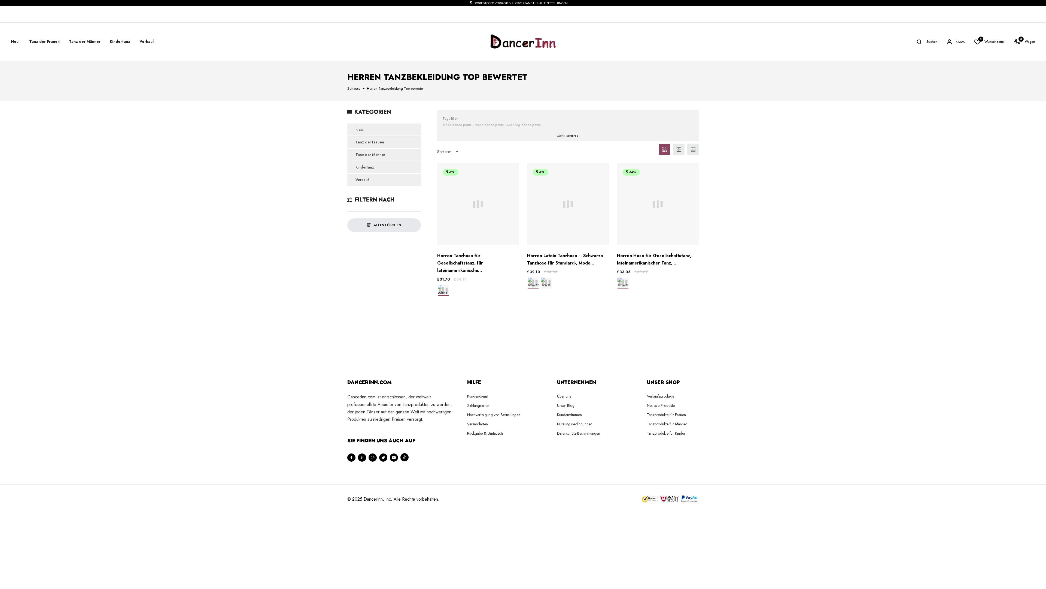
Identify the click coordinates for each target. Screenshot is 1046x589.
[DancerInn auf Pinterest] (362, 457)
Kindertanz (364, 167)
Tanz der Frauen (369, 142)
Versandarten (477, 424)
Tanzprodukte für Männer (667, 424)
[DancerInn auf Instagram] (373, 457)
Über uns (564, 396)
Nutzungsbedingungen (574, 424)
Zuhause (353, 88)
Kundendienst (477, 396)
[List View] (693, 149)
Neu (15, 41)
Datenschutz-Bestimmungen (578, 433)
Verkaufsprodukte (660, 396)
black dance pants (457, 124)
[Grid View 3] (664, 149)
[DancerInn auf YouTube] (394, 457)
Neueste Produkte (661, 405)
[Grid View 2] (679, 149)
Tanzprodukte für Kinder (666, 433)
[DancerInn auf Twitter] (383, 457)
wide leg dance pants (524, 124)
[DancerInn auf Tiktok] (404, 457)
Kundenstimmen (569, 414)
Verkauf (146, 41)
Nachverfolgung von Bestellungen (493, 414)
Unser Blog (565, 405)
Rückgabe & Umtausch (485, 433)
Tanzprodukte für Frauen (666, 414)
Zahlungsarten (478, 405)
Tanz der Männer (370, 154)
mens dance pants (489, 124)
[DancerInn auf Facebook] (351, 457)
